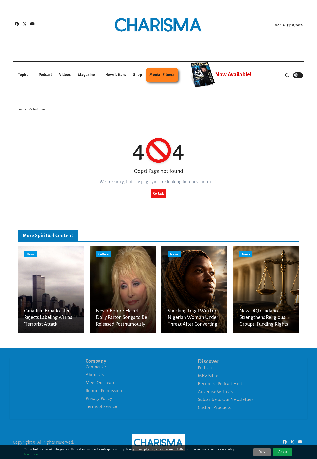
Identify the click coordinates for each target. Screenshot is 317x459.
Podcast (45, 75)
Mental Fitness (161, 75)
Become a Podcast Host (220, 383)
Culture (103, 254)
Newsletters (115, 75)
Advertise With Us (215, 391)
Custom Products (214, 407)
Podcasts (206, 367)
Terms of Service (101, 406)
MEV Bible (208, 375)
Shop (137, 75)
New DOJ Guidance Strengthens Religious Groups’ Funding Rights (263, 317)
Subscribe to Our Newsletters (226, 399)
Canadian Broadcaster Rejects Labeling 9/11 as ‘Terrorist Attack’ (48, 317)
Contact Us (96, 366)
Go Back (158, 193)
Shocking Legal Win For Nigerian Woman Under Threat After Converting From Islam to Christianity (193, 324)
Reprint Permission (104, 390)
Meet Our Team (101, 382)
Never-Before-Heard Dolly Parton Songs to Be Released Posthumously (121, 317)
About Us (95, 374)
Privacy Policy (99, 398)
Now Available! (233, 75)
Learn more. (32, 454)
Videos (65, 75)
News (30, 254)
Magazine (87, 75)
